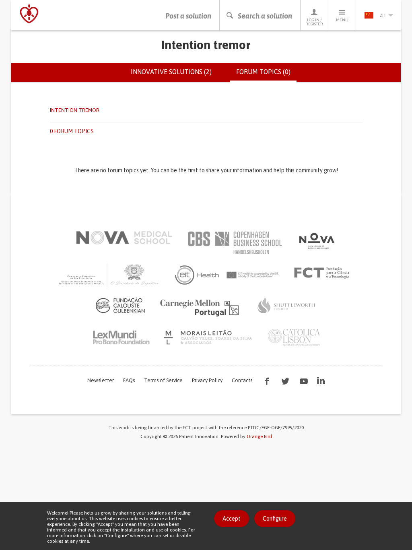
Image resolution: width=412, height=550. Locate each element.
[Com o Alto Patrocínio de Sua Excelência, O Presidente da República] (109, 275)
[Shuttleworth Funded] (286, 305)
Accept (231, 518)
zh (382, 15)
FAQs (129, 380)
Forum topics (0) (266, 75)
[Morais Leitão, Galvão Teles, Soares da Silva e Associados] (209, 337)
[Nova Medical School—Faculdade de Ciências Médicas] (124, 237)
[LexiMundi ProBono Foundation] (121, 337)
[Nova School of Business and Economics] (316, 241)
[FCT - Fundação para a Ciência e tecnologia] (324, 273)
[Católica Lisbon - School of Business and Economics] (294, 337)
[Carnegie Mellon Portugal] (201, 307)
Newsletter (100, 380)
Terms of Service (163, 380)
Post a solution (188, 16)
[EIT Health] (227, 275)
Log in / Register (314, 22)
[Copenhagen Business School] (234, 243)
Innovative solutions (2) (171, 71)
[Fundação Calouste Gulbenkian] (120, 305)
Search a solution (265, 16)
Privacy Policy (207, 380)
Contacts (242, 380)
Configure (275, 518)
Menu (342, 20)
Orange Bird (259, 436)
